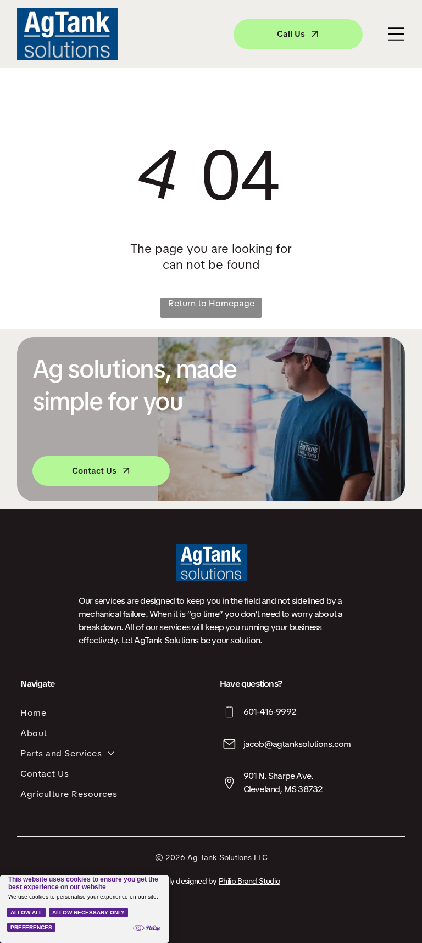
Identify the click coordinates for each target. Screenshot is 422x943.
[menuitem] (111, 713)
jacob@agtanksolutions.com (297, 744)
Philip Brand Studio (249, 881)
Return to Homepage (211, 303)
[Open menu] (396, 34)
